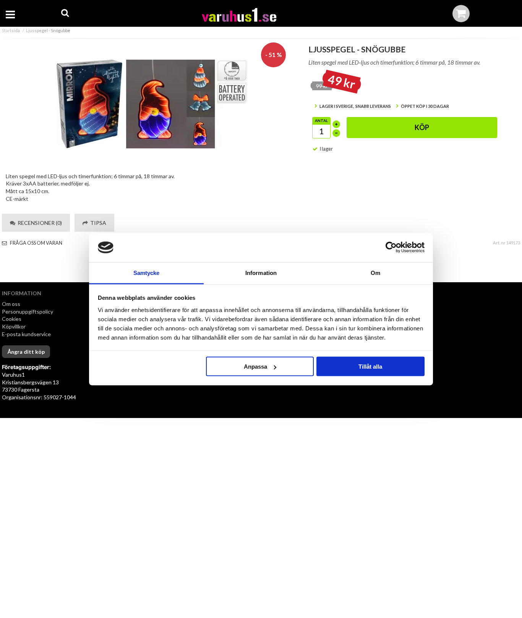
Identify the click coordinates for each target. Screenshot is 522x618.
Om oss (11, 304)
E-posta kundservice (27, 334)
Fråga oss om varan (35, 243)
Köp (422, 127)
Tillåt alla (370, 366)
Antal (321, 120)
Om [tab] (375, 272)
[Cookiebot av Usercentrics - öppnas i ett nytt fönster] (391, 247)
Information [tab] (261, 272)
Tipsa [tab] (97, 223)
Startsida (11, 30)
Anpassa (255, 366)
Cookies (11, 319)
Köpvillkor (14, 326)
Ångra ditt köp (26, 351)
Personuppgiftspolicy (27, 311)
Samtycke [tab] (146, 272)
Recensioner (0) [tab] (38, 223)
